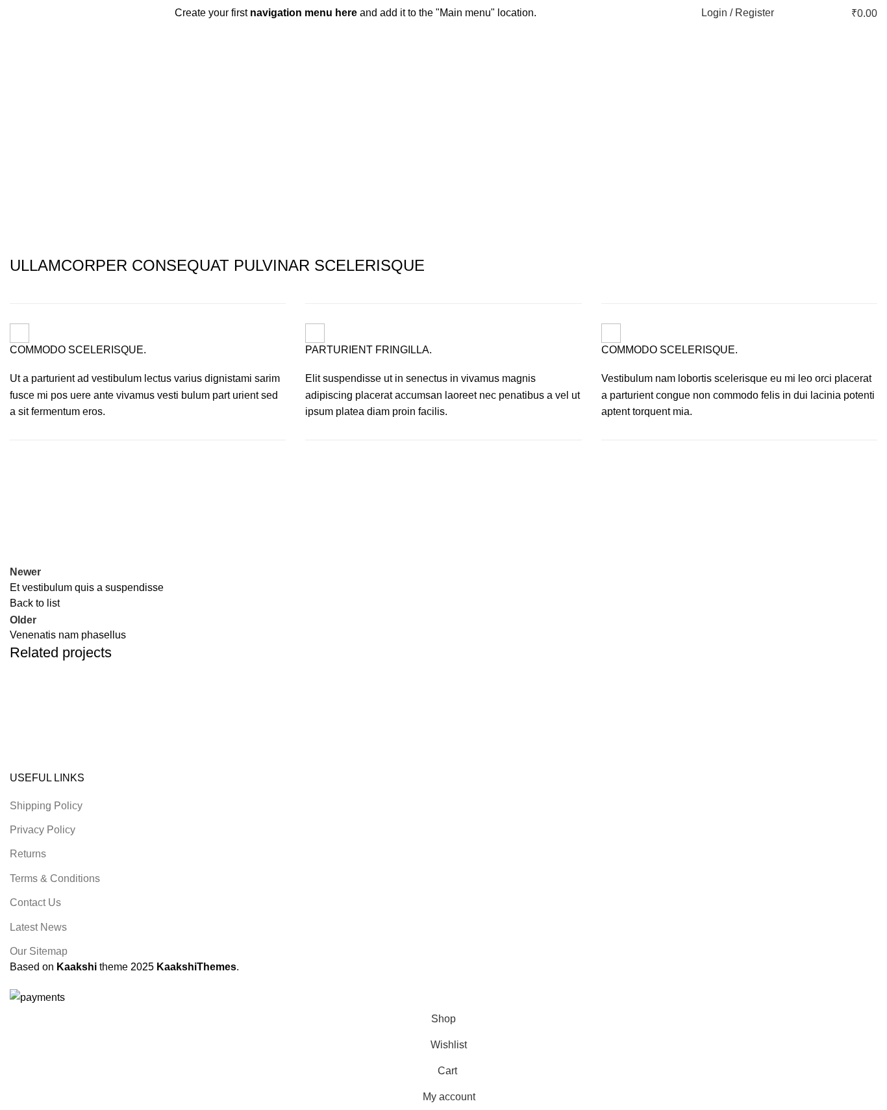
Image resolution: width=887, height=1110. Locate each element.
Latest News (38, 927)
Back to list (35, 603)
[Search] (791, 13)
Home (349, 132)
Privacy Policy (42, 829)
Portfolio (395, 132)
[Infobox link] (148, 371)
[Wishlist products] (813, 13)
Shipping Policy (46, 805)
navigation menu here (303, 12)
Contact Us (35, 902)
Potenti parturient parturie (102, 722)
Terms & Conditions (55, 878)
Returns (28, 853)
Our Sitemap (39, 951)
